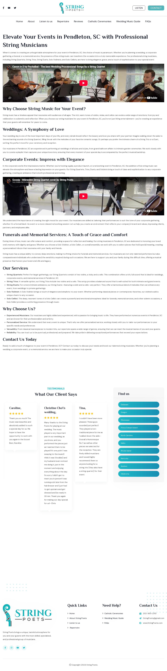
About (31, 21)
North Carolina (127, 435)
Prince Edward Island (129, 428)
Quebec (124, 466)
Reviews (78, 21)
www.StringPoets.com (152, 623)
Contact (156, 8)
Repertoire (63, 21)
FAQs (148, 21)
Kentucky (124, 458)
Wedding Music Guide (128, 21)
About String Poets (78, 618)
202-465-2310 (149, 613)
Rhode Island (126, 451)
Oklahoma (125, 474)
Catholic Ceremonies (99, 21)
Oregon (124, 412)
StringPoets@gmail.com (153, 618)
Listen (139, 8)
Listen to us (45, 21)
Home (19, 21)
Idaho (123, 443)
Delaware (124, 405)
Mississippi (125, 420)
